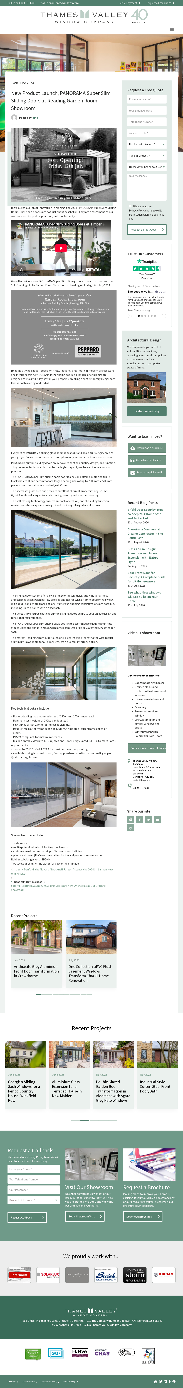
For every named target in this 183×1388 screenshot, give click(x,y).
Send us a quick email (149, 472)
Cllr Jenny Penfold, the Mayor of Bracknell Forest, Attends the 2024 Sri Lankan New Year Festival (62, 871)
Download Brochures (139, 1216)
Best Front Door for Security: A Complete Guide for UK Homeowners (146, 577)
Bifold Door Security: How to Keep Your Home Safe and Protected (145, 514)
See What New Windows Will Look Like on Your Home (144, 596)
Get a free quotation (148, 460)
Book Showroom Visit (81, 1216)
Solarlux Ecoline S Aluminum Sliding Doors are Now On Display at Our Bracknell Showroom (59, 888)
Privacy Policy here (38, 1157)
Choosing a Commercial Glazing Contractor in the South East (145, 533)
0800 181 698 (141, 787)
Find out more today (147, 411)
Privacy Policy (137, 210)
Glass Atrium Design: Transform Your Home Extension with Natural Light (143, 555)
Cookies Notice (28, 1381)
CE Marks (12, 1381)
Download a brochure (150, 448)
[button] (38, 994)
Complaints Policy (49, 1381)
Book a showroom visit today (148, 748)
